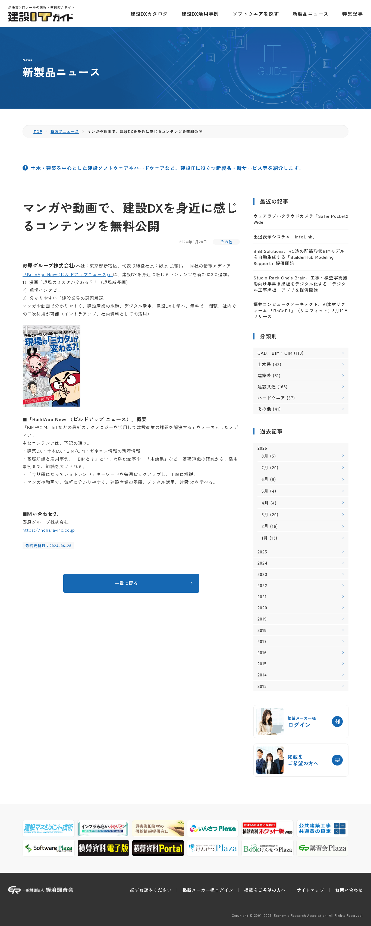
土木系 (264, 364)
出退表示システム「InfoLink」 (285, 236)
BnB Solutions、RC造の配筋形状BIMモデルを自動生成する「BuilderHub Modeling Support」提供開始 (299, 257)
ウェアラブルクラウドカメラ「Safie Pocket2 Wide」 (300, 219)
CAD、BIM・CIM (275, 352)
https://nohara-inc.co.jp (49, 530)
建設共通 (266, 386)
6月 (265, 479)
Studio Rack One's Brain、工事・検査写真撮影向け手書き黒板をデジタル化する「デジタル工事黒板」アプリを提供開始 (300, 283)
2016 (262, 652)
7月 (265, 467)
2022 (262, 585)
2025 (262, 551)
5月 (265, 490)
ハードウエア (271, 397)
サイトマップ (310, 890)
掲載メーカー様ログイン (208, 890)
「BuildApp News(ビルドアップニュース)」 (68, 274)
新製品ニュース (311, 13)
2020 (262, 607)
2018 (262, 630)
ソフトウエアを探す (255, 13)
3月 (265, 514)
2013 (262, 686)
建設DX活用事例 (200, 13)
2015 (262, 663)
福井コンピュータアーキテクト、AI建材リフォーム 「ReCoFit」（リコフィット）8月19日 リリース (300, 310)
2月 (265, 526)
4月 (265, 502)
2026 (262, 448)
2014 (262, 674)
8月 (265, 455)
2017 (262, 641)
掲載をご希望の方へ (265, 890)
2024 (262, 562)
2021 (262, 596)
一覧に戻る (126, 583)
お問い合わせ (349, 890)
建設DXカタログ (149, 13)
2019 (262, 618)
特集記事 (352, 13)
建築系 (264, 375)
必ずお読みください (151, 890)
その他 (226, 241)
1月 (265, 537)
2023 (262, 574)
